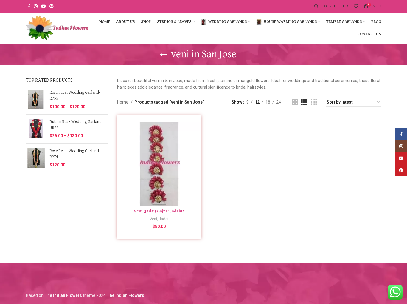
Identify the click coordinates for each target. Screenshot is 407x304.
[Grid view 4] (314, 102)
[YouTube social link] (43, 6)
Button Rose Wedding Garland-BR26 (76, 125)
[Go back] (163, 55)
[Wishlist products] (356, 6)
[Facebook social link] (29, 6)
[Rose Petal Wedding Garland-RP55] (35, 100)
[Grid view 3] (304, 102)
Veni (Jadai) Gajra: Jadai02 (159, 211)
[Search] (315, 6)
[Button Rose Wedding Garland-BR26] (35, 129)
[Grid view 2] (295, 102)
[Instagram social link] (35, 6)
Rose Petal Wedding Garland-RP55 (75, 95)
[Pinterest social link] (51, 6)
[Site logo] (57, 27)
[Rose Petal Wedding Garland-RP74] (35, 158)
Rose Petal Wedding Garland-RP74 (75, 154)
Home (123, 102)
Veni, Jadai (159, 219)
